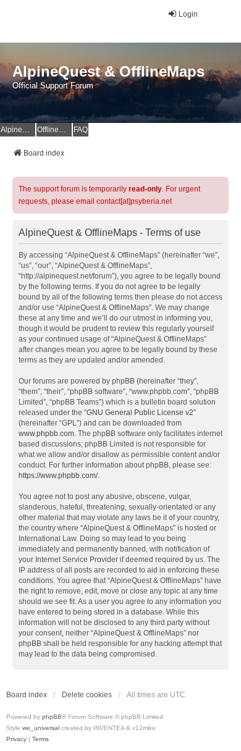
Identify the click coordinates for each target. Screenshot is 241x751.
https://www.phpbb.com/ (58, 475)
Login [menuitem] (188, 14)
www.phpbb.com (46, 433)
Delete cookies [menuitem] (87, 694)
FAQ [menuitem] (81, 129)
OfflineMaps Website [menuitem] (54, 129)
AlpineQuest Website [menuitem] (18, 129)
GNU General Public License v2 (140, 412)
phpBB (52, 716)
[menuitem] (16, 739)
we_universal (40, 727)
